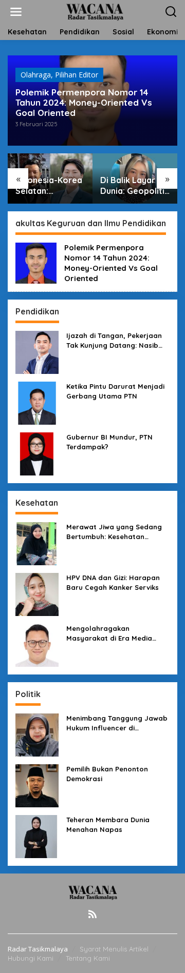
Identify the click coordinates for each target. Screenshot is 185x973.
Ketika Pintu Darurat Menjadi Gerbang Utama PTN (115, 391)
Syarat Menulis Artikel (114, 949)
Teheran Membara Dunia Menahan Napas (108, 824)
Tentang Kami (88, 958)
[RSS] (92, 914)
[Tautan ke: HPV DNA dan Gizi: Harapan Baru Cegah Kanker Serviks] (37, 594)
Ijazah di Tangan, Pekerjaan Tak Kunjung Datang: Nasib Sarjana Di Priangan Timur (114, 340)
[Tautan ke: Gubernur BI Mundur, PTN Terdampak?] (37, 453)
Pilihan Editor (76, 75)
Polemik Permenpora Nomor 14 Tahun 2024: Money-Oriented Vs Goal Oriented (83, 102)
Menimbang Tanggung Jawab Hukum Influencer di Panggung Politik (117, 723)
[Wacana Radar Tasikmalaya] (95, 11)
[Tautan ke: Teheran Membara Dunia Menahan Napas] (37, 836)
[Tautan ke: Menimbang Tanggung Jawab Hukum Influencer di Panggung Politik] (37, 734)
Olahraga (36, 75)
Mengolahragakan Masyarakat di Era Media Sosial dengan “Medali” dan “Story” (114, 633)
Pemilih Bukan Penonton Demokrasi (107, 773)
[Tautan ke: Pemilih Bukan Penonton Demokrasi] (37, 785)
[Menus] (16, 12)
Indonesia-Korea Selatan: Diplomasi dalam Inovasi (48, 185)
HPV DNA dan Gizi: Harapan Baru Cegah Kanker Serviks (113, 582)
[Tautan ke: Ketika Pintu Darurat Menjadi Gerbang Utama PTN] (37, 402)
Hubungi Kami (30, 958)
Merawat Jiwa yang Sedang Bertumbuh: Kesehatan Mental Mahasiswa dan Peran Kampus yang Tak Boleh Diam (117, 532)
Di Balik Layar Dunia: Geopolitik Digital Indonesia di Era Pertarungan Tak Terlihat (134, 185)
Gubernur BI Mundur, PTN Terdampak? (109, 441)
